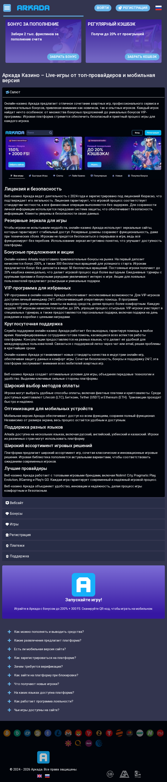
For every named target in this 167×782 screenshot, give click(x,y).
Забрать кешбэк (142, 57)
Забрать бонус (63, 57)
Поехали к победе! (83, 601)
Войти (103, 8)
